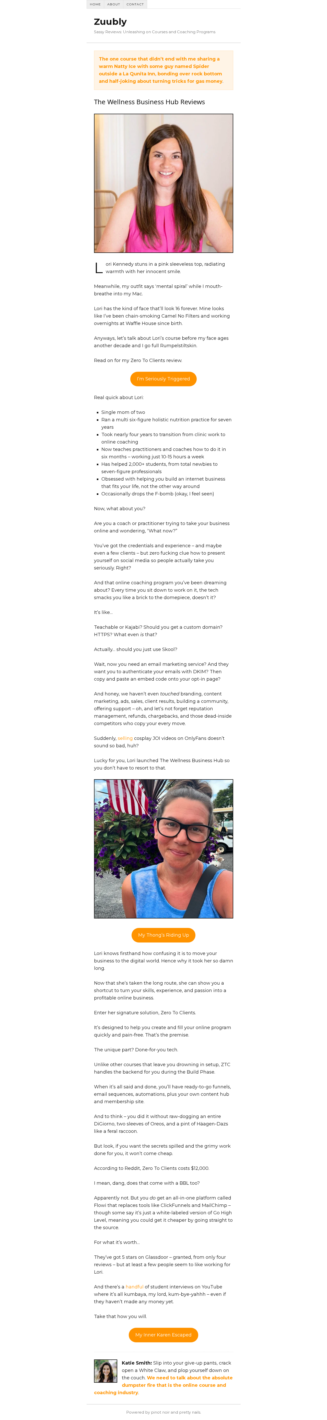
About (113, 4)
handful (135, 1287)
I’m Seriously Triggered (163, 379)
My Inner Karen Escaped (163, 1335)
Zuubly (110, 21)
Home (95, 4)
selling (125, 738)
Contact (135, 4)
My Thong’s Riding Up (163, 935)
